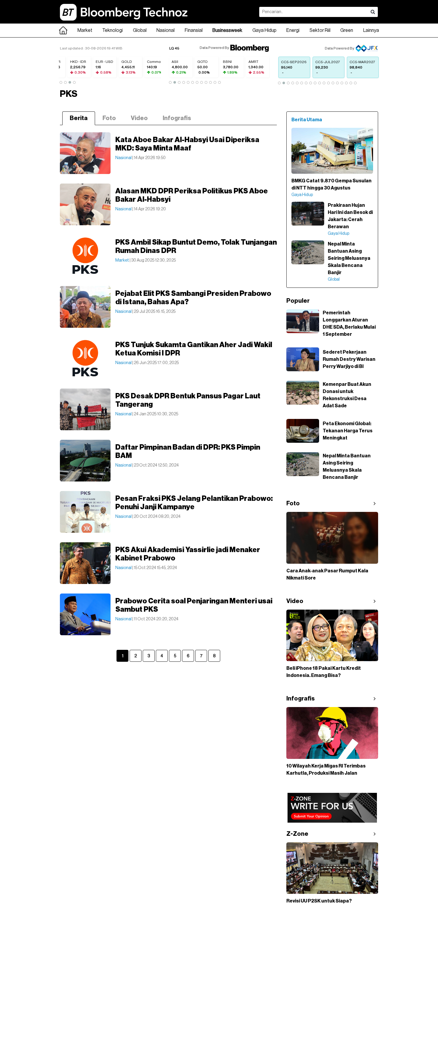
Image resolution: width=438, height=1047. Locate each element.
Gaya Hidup (264, 30)
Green (346, 30)
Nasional (165, 30)
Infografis (177, 118)
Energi (292, 30)
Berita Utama (306, 119)
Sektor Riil (320, 30)
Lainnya (371, 30)
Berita (79, 118)
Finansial (194, 30)
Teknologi (112, 30)
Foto (109, 118)
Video (139, 118)
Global (140, 30)
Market (84, 30)
